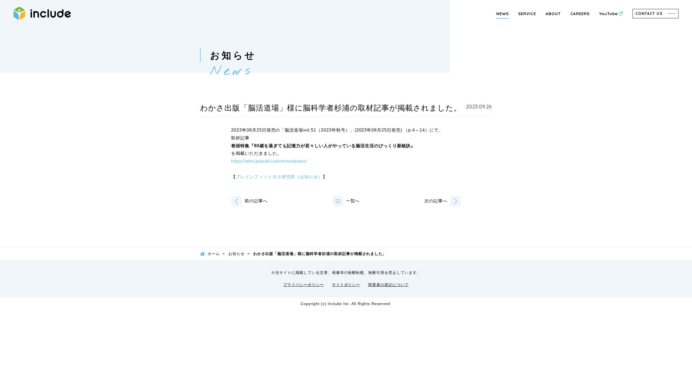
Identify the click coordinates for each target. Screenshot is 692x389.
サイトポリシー (346, 285)
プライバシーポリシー (303, 285)
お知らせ (236, 253)
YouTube (608, 13)
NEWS (502, 13)
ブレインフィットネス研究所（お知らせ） (279, 177)
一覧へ (353, 201)
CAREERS (580, 13)
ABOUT (553, 13)
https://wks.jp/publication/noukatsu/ (269, 161)
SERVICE (527, 13)
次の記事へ (435, 201)
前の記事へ (256, 201)
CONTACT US (649, 13)
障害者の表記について (388, 285)
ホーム (214, 253)
